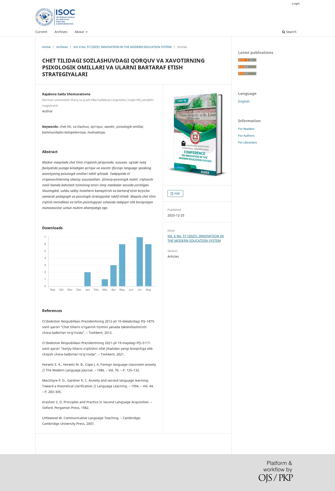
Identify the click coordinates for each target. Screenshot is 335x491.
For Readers (246, 129)
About (80, 32)
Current (41, 32)
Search (290, 32)
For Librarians (247, 142)
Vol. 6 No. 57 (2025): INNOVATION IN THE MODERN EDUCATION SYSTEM (122, 47)
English (244, 101)
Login (296, 3)
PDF (177, 193)
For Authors (246, 135)
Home (46, 47)
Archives (60, 32)
